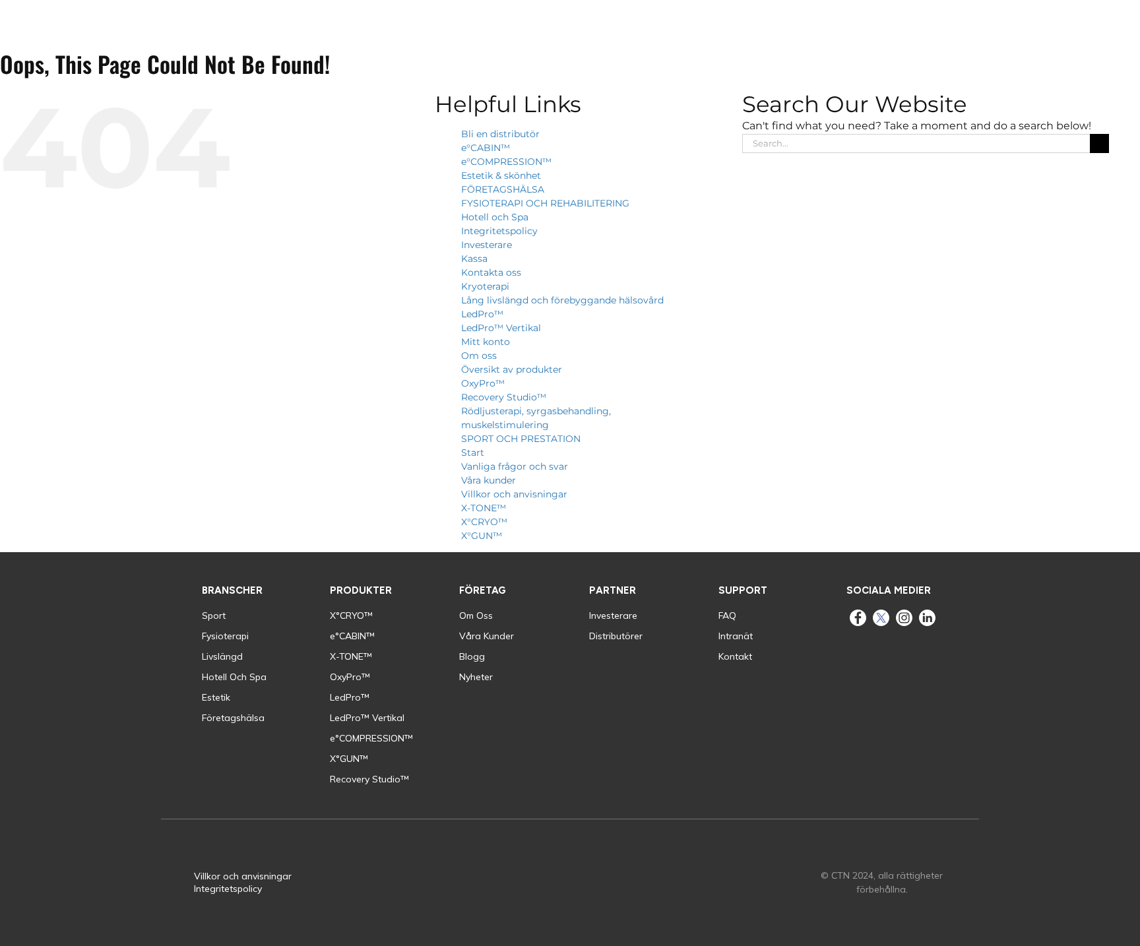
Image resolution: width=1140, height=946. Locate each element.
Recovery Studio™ (503, 397)
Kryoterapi (485, 286)
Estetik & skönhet (501, 175)
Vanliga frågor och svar (514, 466)
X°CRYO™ (484, 522)
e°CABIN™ (485, 148)
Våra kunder (488, 480)
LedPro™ (482, 314)
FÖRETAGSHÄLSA (502, 189)
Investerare (486, 245)
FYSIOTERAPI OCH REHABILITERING (545, 203)
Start (472, 452)
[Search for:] (916, 142)
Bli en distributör (500, 134)
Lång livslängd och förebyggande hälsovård (562, 300)
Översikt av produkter (511, 369)
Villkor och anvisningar (514, 494)
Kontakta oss (491, 272)
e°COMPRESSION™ (506, 162)
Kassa (474, 259)
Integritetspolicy (499, 231)
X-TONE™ (483, 508)
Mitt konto (485, 342)
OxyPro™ (483, 383)
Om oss (479, 356)
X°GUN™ (481, 536)
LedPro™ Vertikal (501, 328)
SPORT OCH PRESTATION (521, 439)
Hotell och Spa (494, 217)
